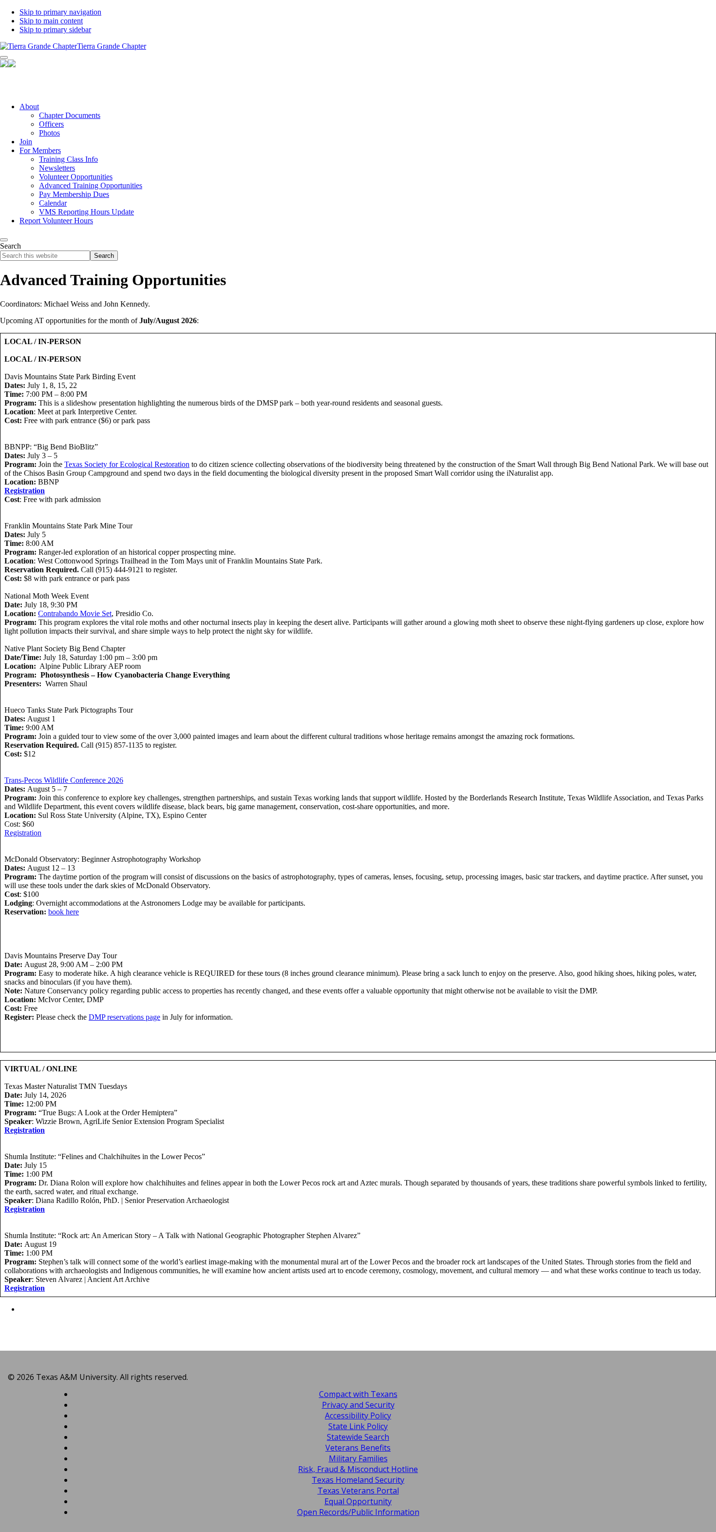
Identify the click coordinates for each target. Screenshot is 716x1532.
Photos (49, 133)
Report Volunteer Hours (56, 220)
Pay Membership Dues (74, 194)
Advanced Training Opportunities (90, 185)
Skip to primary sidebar (55, 29)
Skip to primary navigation (60, 12)
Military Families (358, 1458)
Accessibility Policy (358, 1415)
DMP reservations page (124, 1017)
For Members (40, 150)
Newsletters (57, 168)
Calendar (53, 203)
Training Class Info (68, 159)
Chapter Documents (69, 115)
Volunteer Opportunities (76, 177)
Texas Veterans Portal (358, 1490)
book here (63, 912)
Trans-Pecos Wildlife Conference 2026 (63, 780)
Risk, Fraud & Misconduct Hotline (358, 1469)
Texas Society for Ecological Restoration (126, 464)
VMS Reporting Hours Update (86, 212)
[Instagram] (358, 88)
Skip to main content (51, 21)
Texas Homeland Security (358, 1479)
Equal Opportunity (358, 1501)
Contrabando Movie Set (75, 613)
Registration (24, 490)
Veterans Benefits (358, 1447)
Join (25, 141)
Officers (51, 124)
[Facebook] (358, 75)
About (29, 106)
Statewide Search (358, 1437)
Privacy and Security (358, 1404)
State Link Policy (358, 1426)
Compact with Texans (358, 1394)
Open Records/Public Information (358, 1512)
